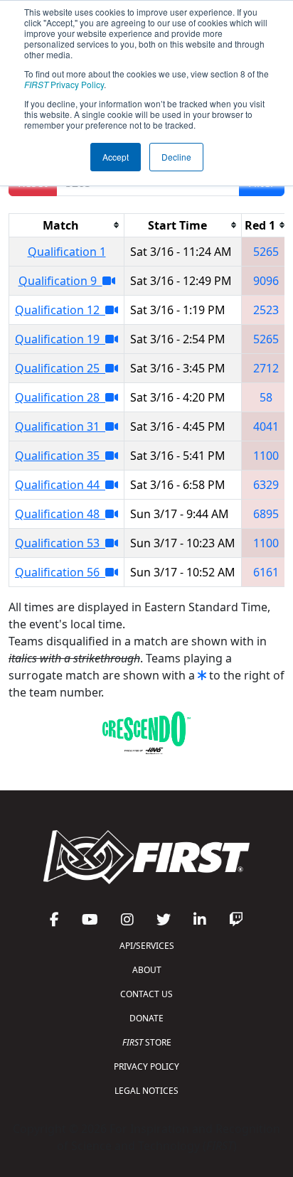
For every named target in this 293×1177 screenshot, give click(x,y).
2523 (266, 310)
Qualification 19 (60, 339)
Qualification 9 (60, 281)
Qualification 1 (67, 251)
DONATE (146, 1018)
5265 (266, 251)
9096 (266, 281)
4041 (266, 426)
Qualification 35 (60, 455)
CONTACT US (146, 994)
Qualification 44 (60, 485)
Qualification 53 (60, 543)
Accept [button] (115, 157)
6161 (266, 572)
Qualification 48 (60, 514)
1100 (266, 455)
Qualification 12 (60, 310)
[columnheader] (66, 225)
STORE (146, 1042)
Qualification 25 (60, 368)
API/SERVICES (146, 946)
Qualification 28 (60, 397)
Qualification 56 (60, 572)
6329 (266, 485)
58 (266, 397)
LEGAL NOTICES (146, 1091)
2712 (266, 368)
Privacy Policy (64, 84)
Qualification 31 (60, 426)
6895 (266, 514)
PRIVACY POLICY (146, 1066)
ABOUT (146, 970)
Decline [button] (176, 157)
